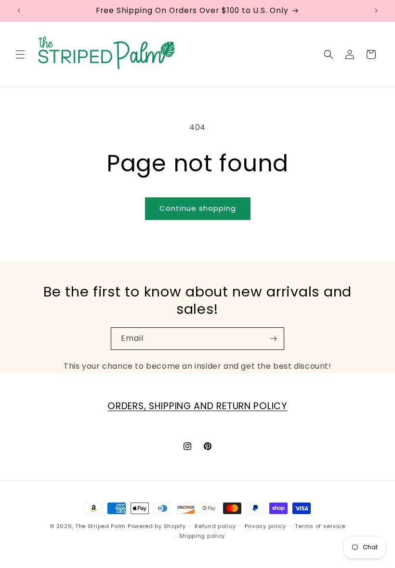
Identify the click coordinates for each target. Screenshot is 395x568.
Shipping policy (202, 536)
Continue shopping (197, 208)
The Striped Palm (100, 526)
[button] (20, 54)
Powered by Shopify (157, 526)
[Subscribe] (273, 338)
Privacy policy (265, 526)
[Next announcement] (376, 10)
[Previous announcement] (18, 10)
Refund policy (215, 526)
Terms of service (320, 526)
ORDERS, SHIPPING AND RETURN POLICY (197, 406)
